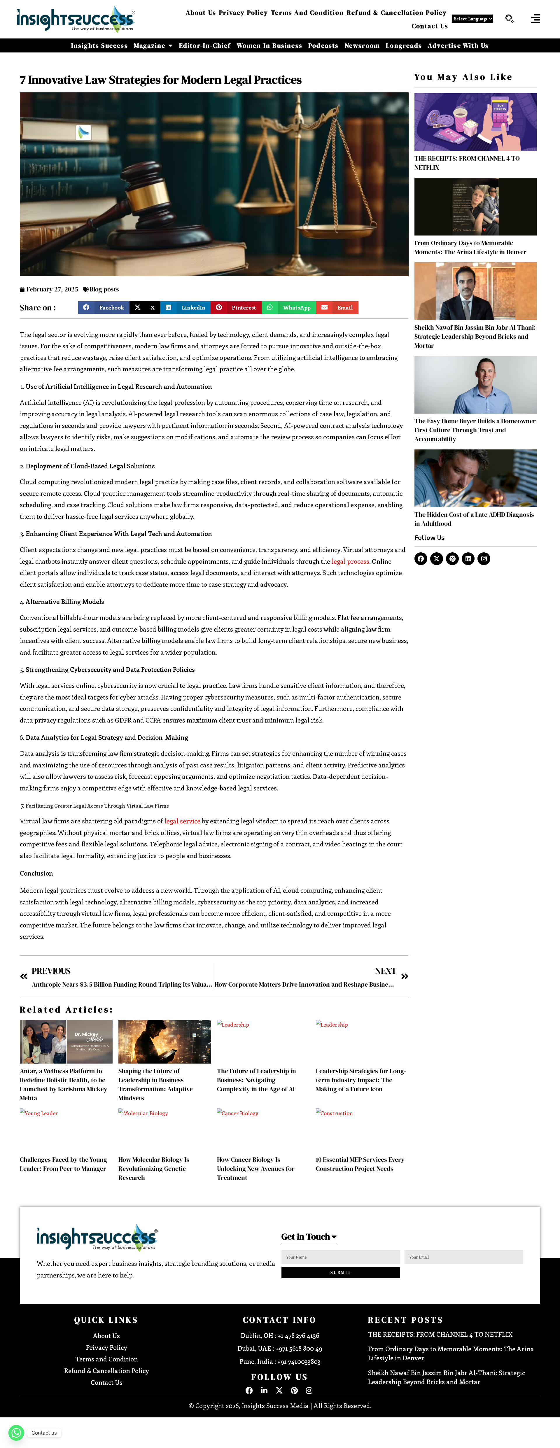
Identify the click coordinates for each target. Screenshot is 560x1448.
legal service (182, 820)
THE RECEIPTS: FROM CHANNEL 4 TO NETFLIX (440, 1334)
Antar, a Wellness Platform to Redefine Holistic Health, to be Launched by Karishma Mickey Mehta (63, 1084)
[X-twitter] (436, 558)
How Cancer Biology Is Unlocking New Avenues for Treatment (256, 1168)
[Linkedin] (468, 558)
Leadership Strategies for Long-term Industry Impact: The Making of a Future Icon (361, 1079)
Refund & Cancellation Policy (397, 12)
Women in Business (269, 45)
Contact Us (430, 26)
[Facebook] (420, 558)
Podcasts (323, 45)
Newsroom (362, 45)
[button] (508, 19)
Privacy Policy (243, 12)
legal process (350, 561)
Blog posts (104, 289)
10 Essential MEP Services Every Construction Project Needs (360, 1164)
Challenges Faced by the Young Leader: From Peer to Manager (63, 1164)
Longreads (404, 45)
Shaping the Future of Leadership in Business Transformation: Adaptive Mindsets (155, 1084)
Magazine (150, 45)
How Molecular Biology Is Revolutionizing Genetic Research (153, 1168)
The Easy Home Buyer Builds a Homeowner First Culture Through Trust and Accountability (475, 430)
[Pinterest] (452, 558)
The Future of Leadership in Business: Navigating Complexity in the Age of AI (256, 1079)
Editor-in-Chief (205, 45)
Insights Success (99, 45)
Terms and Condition (307, 12)
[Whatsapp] (16, 1433)
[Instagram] (483, 558)
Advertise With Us (458, 45)
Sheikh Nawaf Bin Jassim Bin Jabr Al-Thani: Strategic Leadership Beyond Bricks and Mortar (475, 336)
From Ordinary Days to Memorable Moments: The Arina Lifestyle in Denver (470, 247)
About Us (201, 12)
